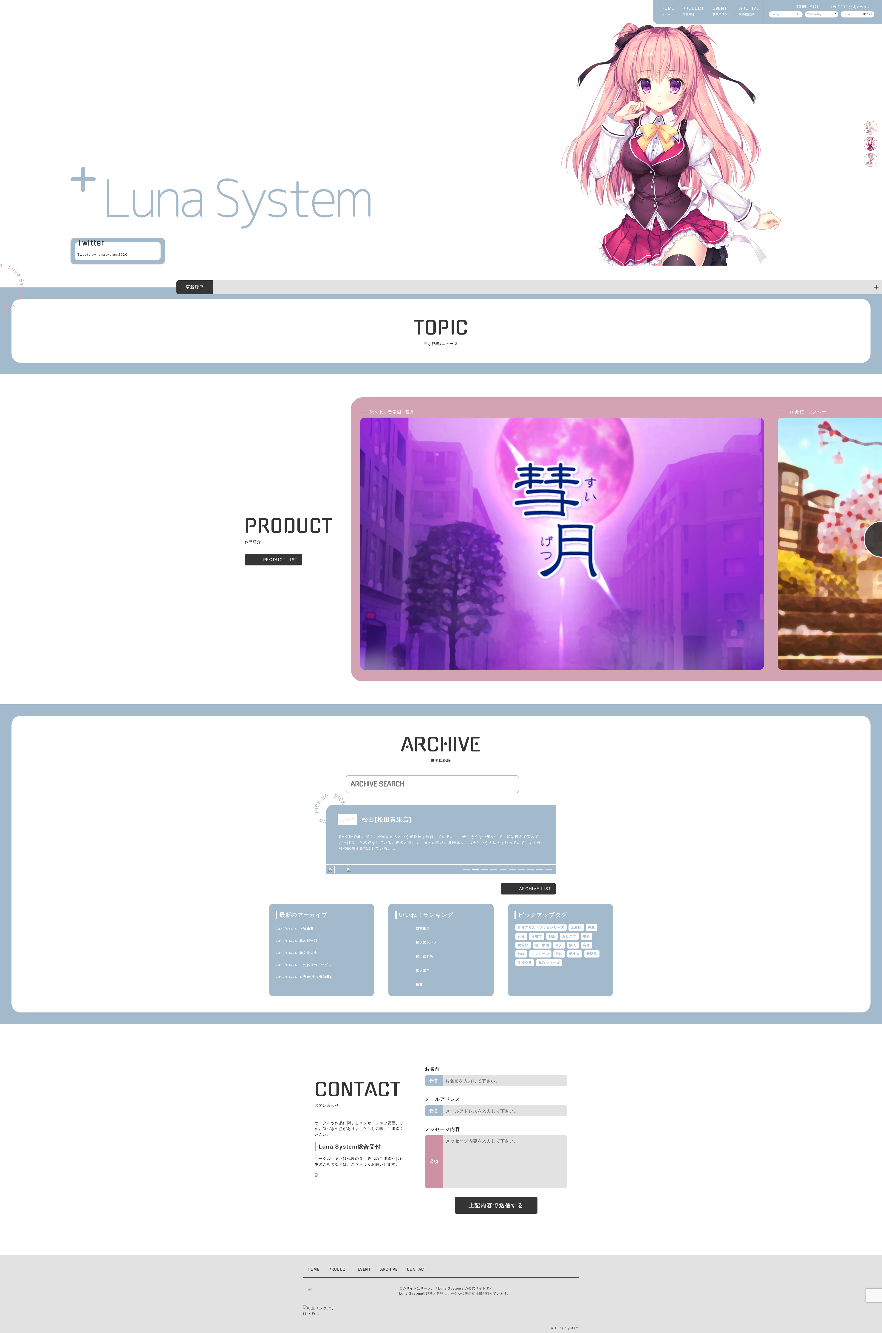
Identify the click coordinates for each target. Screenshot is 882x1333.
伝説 (559, 954)
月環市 (536, 936)
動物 (521, 954)
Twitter (852, 7)
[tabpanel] (666, 142)
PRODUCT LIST (280, 559)
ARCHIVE (749, 11)
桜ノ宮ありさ (426, 942)
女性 (521, 936)
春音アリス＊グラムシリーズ (541, 927)
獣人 (572, 945)
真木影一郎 (308, 941)
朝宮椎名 (423, 928)
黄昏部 (523, 945)
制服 (552, 936)
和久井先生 (308, 953)
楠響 (419, 984)
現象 (586, 936)
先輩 (591, 927)
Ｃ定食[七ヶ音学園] (316, 977)
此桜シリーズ (549, 963)
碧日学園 (542, 945)
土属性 (576, 927)
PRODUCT (693, 11)
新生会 (574, 954)
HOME (668, 11)
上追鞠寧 (307, 929)
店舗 (586, 945)
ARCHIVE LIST (535, 888)
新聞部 (591, 954)
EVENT (722, 11)
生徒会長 (525, 963)
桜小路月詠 (425, 956)
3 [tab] (673, 269)
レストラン (540, 954)
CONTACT (808, 7)
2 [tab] (666, 269)
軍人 (559, 945)
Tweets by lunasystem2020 (102, 254)
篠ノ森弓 (423, 970)
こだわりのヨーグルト (317, 965)
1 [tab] (659, 269)
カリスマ (569, 936)
